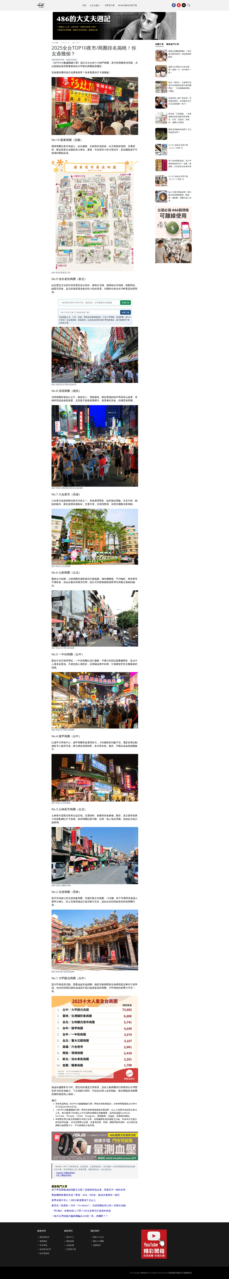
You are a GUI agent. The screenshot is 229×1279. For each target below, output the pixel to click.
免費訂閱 (125, 302)
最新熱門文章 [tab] (172, 44)
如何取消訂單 (45, 1249)
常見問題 (43, 1245)
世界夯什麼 (109, 5)
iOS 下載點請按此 (63, 1175)
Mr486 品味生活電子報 (127, 5)
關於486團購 (98, 1241)
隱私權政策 (44, 1237)
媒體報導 (97, 1245)
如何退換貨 (44, 1253)
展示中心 (70, 1237)
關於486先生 (98, 1237)
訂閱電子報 (71, 1249)
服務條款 (43, 1241)
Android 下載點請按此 (65, 1173)
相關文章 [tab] (159, 44)
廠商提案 (70, 1241)
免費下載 (125, 312)
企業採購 (70, 1245)
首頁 (84, 5)
